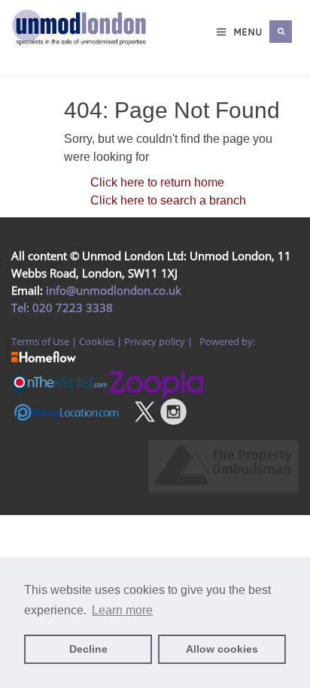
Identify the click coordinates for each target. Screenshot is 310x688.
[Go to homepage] (26, 46)
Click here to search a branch (168, 200)
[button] (280, 31)
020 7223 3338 (71, 307)
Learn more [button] (122, 610)
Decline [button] (88, 649)
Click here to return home (157, 182)
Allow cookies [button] (222, 649)
